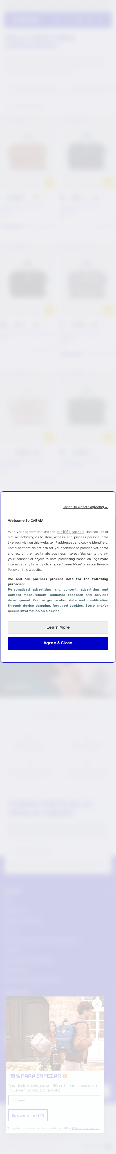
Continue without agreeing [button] (85, 507)
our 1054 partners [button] (70, 532)
